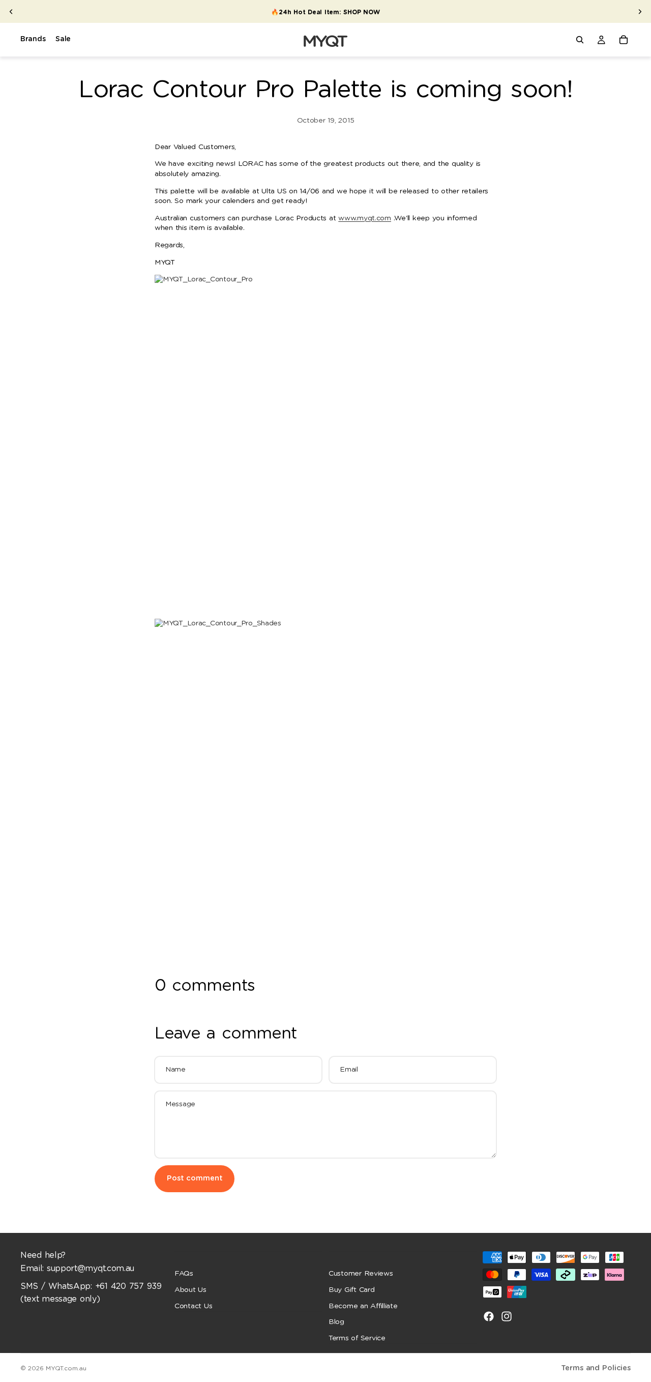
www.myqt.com (364, 218)
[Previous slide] (11, 12)
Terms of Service (357, 1337)
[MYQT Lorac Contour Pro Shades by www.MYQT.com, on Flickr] (325, 790)
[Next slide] (640, 12)
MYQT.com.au (66, 1368)
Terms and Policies (596, 1368)
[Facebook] (489, 1316)
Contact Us (193, 1305)
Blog (336, 1322)
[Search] (580, 39)
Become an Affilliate (363, 1305)
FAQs (183, 1273)
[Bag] (623, 39)
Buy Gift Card (352, 1289)
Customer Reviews (361, 1273)
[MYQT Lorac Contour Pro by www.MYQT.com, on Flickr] (325, 447)
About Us (190, 1289)
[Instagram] (506, 1316)
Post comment (194, 1178)
